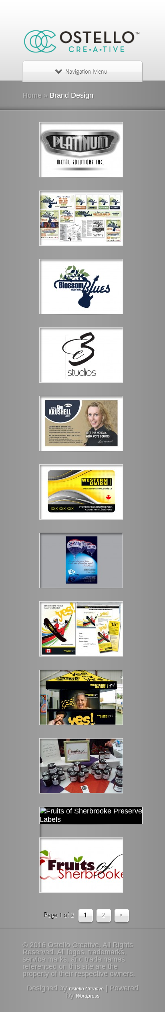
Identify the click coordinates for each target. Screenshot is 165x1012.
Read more (103, 151)
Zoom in (64, 151)
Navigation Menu (86, 71)
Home (32, 95)
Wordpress (87, 996)
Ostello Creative (86, 989)
